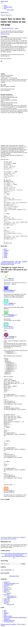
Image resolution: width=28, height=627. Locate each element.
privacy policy (10, 9)
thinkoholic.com (5, 12)
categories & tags (8, 7)
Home (5, 5)
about (5, 8)
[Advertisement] (22, 67)
